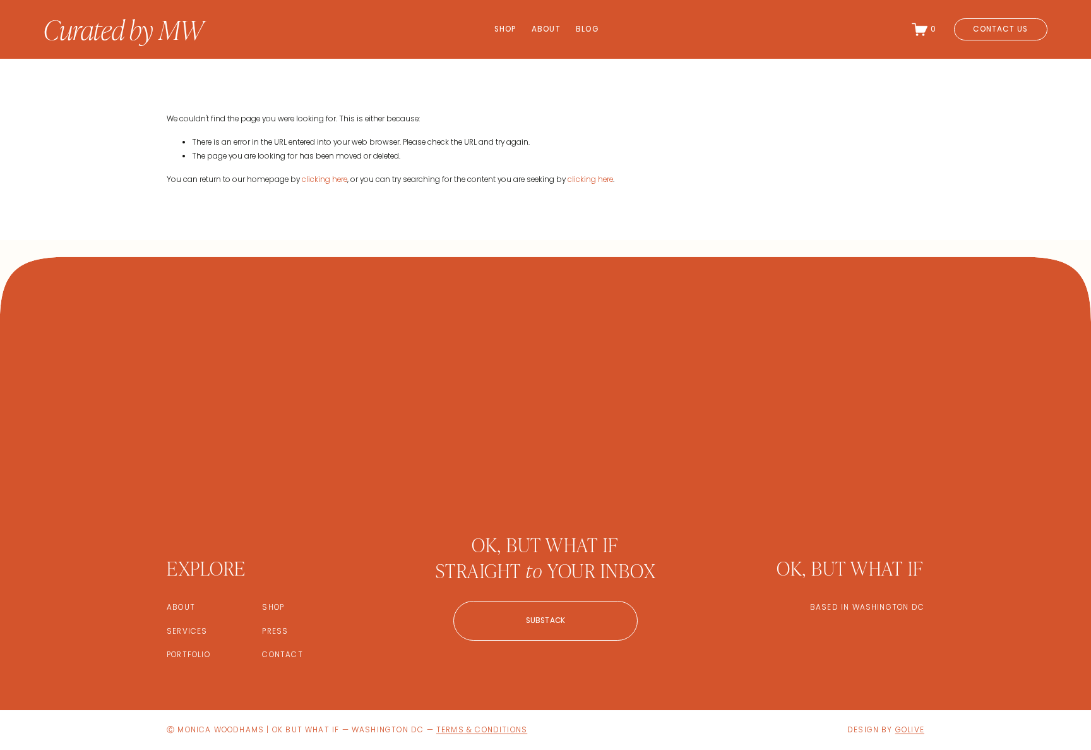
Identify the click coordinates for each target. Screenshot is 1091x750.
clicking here (324, 179)
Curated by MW (123, 28)
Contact (282, 655)
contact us (1000, 29)
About (546, 29)
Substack (546, 620)
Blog (587, 29)
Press (275, 631)
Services (187, 631)
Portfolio (188, 655)
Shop (505, 29)
